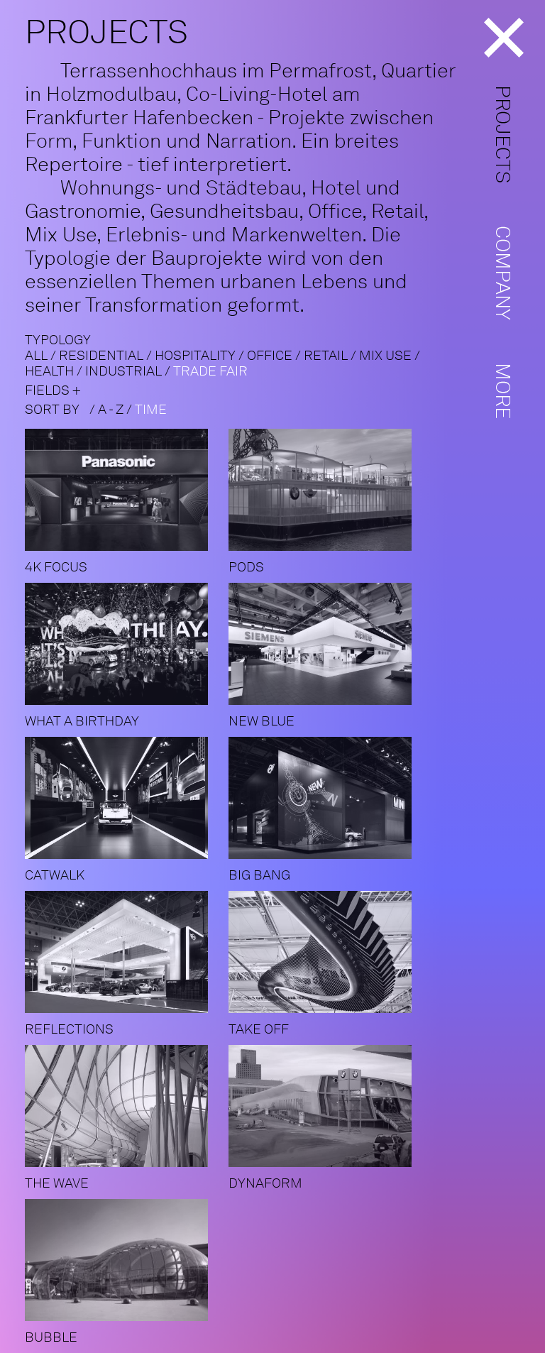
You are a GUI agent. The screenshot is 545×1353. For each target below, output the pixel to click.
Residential (101, 355)
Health (49, 371)
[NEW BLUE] (329, 589)
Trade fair (210, 371)
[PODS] (329, 435)
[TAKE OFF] (329, 897)
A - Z (110, 409)
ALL (36, 355)
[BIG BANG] (329, 743)
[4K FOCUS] (125, 435)
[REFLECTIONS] (125, 897)
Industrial (123, 371)
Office (269, 355)
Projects (503, 134)
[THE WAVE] (125, 1051)
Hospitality (195, 355)
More (503, 391)
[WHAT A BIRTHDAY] (125, 589)
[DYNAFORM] (329, 1051)
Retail (326, 355)
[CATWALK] (125, 743)
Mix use (385, 355)
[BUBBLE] (125, 1205)
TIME (151, 409)
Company (503, 273)
